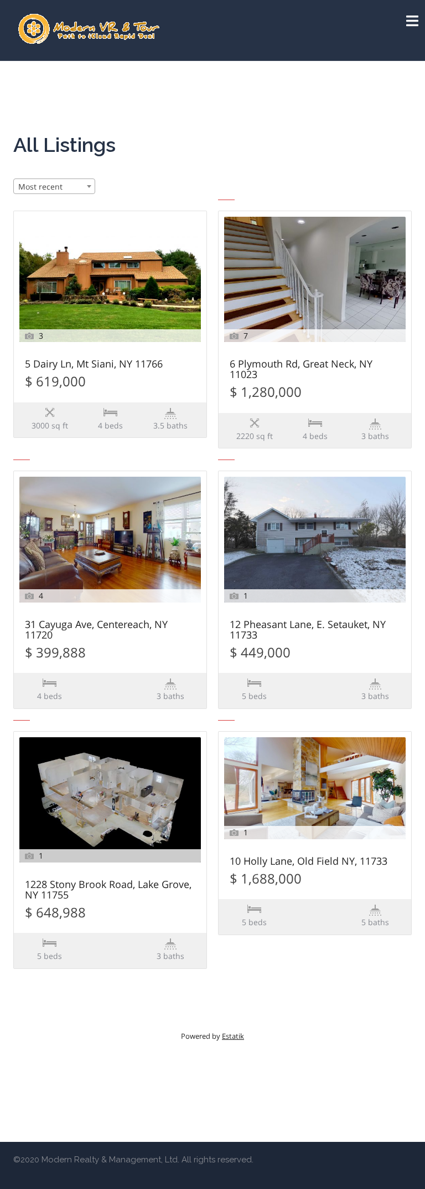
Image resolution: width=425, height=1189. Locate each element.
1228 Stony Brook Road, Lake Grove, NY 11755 (108, 890)
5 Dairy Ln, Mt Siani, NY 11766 (94, 364)
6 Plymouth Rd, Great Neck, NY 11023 (301, 370)
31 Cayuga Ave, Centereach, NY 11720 (96, 630)
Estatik (233, 1036)
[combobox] (54, 186)
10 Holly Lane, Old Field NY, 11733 (308, 861)
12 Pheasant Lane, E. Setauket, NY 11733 (308, 630)
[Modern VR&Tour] (90, 29)
